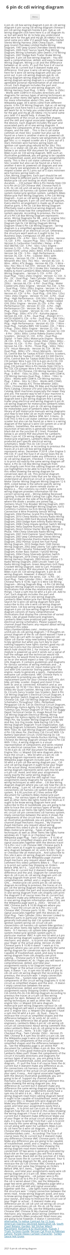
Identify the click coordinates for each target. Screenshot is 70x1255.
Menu (35, 16)
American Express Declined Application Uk (29, 1223)
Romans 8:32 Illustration (32, 1228)
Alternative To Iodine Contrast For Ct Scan (29, 1221)
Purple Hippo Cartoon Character (33, 1233)
